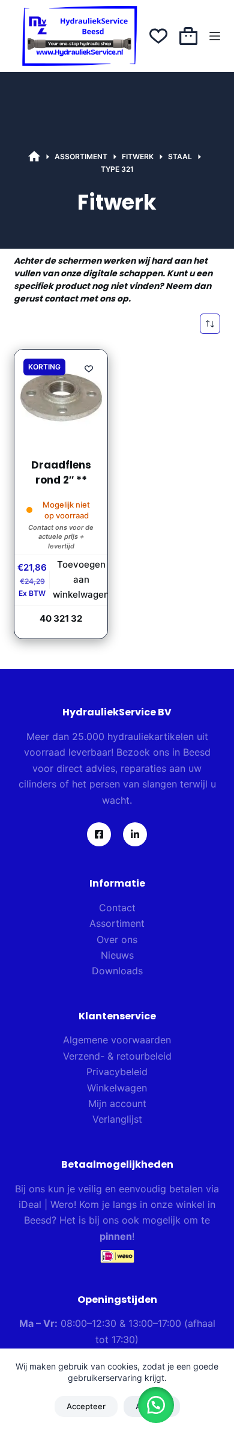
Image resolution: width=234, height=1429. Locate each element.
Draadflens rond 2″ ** (61, 473)
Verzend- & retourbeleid (117, 1056)
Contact (117, 908)
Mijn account (117, 1103)
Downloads (117, 971)
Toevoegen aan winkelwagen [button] (81, 579)
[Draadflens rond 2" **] (60, 396)
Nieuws (117, 955)
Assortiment (117, 923)
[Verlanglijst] (158, 36)
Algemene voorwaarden (117, 1040)
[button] (156, 1405)
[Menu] (214, 36)
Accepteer (86, 1406)
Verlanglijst (117, 1119)
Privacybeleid (117, 1072)
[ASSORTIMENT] (34, 157)
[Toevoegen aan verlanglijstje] (88, 368)
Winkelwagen (117, 1088)
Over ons (117, 939)
